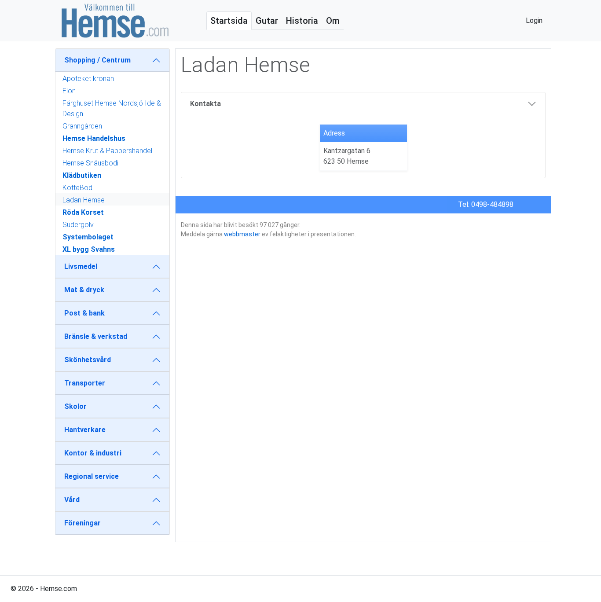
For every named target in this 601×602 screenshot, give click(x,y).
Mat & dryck (84, 290)
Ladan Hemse (83, 200)
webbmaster (242, 234)
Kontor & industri (92, 453)
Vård (72, 500)
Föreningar (82, 523)
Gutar (267, 20)
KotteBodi (78, 188)
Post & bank (84, 313)
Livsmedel (80, 266)
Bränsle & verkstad (95, 336)
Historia (302, 20)
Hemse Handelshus (93, 138)
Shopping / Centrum (97, 60)
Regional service (91, 476)
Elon (69, 91)
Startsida (229, 20)
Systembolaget (88, 237)
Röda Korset (83, 212)
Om (333, 20)
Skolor (75, 406)
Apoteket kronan (88, 78)
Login (534, 20)
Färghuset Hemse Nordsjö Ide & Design (111, 108)
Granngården (82, 126)
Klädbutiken (81, 175)
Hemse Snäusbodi (90, 163)
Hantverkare (85, 430)
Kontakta (205, 103)
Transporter (84, 383)
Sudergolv (78, 224)
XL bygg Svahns (88, 249)
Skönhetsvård (87, 360)
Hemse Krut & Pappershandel (107, 151)
